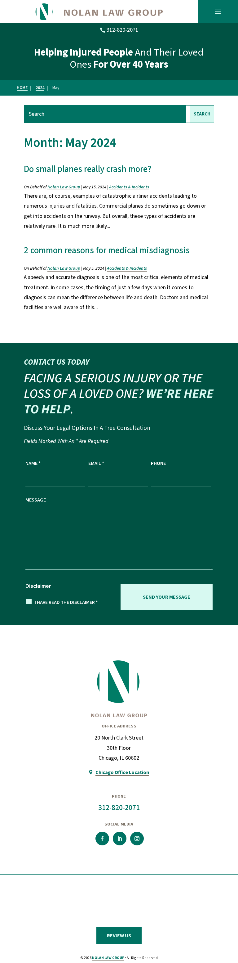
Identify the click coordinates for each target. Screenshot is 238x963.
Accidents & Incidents (129, 187)
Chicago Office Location (122, 772)
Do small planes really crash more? (87, 169)
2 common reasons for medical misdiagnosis (107, 250)
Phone (158, 463)
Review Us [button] (119, 935)
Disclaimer (38, 586)
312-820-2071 (122, 30)
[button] (218, 12)
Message (35, 499)
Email (96, 463)
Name (33, 463)
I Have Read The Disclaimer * (66, 602)
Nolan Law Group (63, 187)
